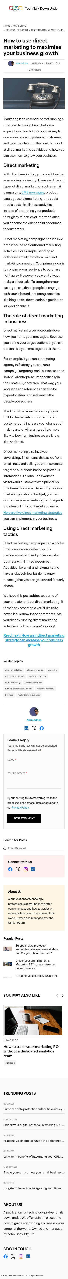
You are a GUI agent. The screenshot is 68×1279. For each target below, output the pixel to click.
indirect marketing (33, 683)
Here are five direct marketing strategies (32, 512)
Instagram (25, 869)
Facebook (10, 869)
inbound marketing (35, 670)
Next (63, 995)
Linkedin (33, 869)
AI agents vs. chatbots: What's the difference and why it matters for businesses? (34, 1140)
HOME (6, 26)
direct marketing (12, 683)
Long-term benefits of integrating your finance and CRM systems (34, 1188)
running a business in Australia (18, 689)
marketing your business (29, 695)
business (9, 695)
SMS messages (33, 192)
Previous (57, 995)
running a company (45, 689)
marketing (52, 670)
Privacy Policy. (20, 807)
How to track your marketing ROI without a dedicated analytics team (32, 1051)
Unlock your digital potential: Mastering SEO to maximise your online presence (36, 964)
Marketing (19, 26)
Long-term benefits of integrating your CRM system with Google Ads (34, 1156)
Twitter (18, 869)
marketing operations (14, 676)
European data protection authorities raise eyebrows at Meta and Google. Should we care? (37, 949)
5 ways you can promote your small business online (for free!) (34, 1172)
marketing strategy (37, 676)
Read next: (34, 640)
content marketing (13, 670)
